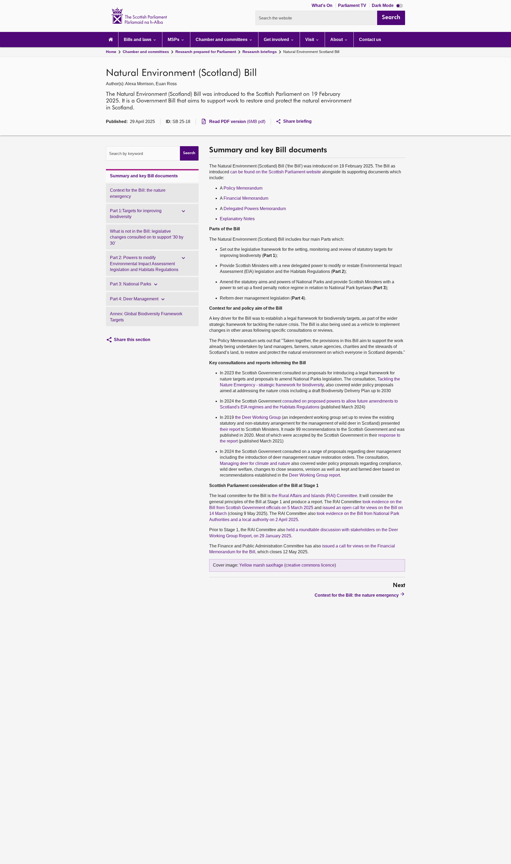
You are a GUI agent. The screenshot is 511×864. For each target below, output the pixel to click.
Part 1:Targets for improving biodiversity (136, 213)
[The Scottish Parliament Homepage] (110, 39)
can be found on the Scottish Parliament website (275, 172)
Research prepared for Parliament (205, 52)
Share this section (132, 339)
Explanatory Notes (237, 218)
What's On (322, 5)
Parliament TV (352, 5)
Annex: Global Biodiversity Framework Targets (146, 317)
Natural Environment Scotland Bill (311, 52)
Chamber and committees (146, 52)
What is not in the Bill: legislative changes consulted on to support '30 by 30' (146, 237)
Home (111, 52)
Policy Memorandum (243, 188)
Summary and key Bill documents (144, 176)
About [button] (337, 39)
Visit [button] (310, 39)
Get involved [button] (277, 39)
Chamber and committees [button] (222, 39)
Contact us (370, 39)
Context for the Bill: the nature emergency (138, 193)
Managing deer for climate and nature (255, 463)
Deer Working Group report (314, 475)
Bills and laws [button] (138, 39)
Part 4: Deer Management (134, 299)
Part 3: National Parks (130, 284)
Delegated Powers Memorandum (255, 208)
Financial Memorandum (246, 198)
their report (230, 429)
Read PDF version (237, 121)
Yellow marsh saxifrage (261, 565)
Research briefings (259, 52)
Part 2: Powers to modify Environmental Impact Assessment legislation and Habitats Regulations (144, 263)
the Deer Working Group (258, 417)
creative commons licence (310, 565)
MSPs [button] (174, 39)
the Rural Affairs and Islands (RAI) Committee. (315, 495)
